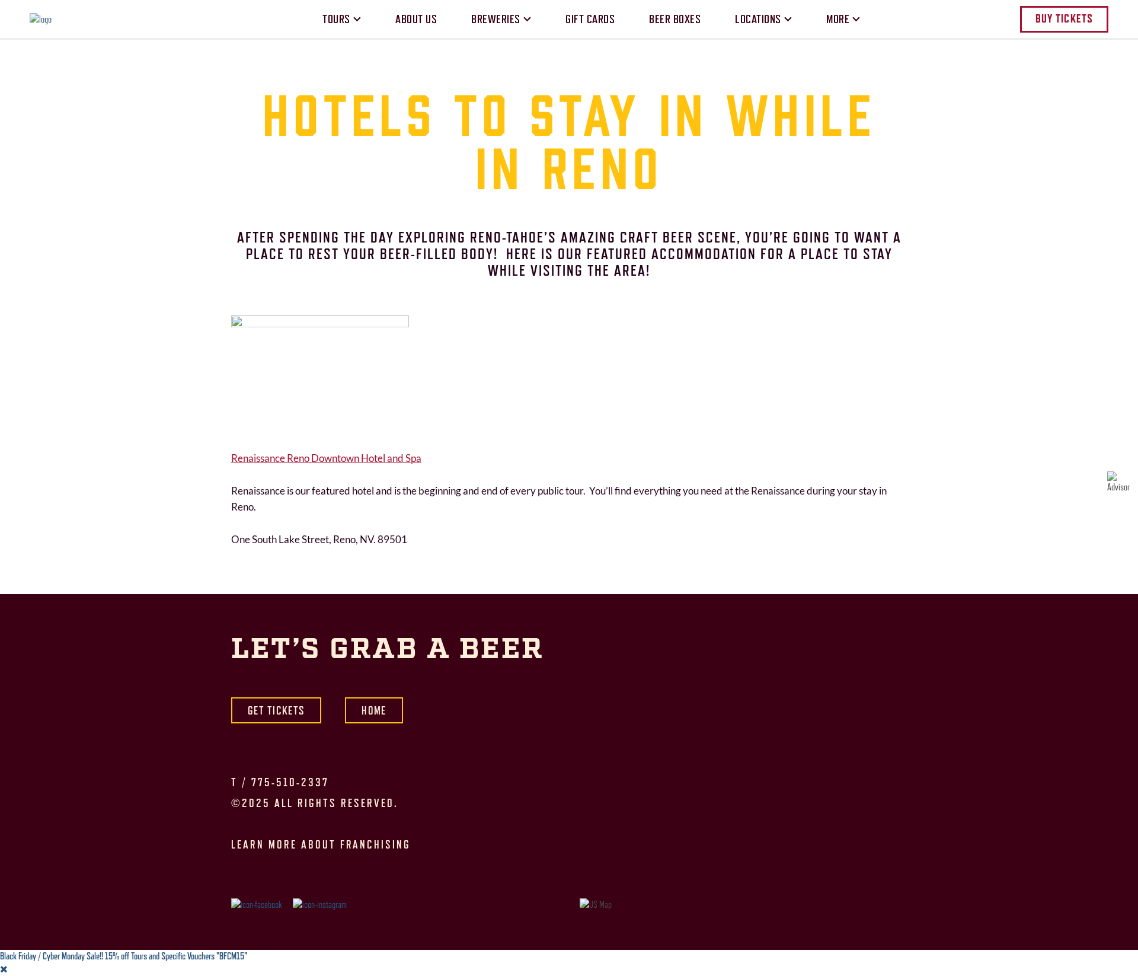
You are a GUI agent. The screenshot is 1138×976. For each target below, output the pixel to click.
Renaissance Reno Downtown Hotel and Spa (326, 458)
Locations (758, 19)
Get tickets (276, 710)
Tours (336, 19)
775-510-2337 (290, 782)
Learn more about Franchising (321, 844)
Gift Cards (590, 19)
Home (374, 710)
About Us (416, 19)
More (837, 19)
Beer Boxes (675, 19)
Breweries (495, 19)
